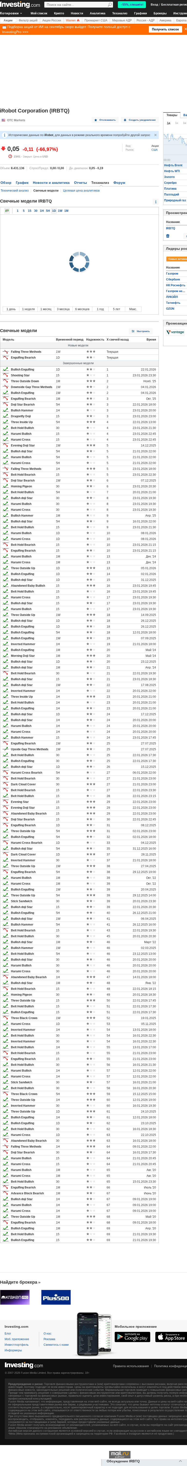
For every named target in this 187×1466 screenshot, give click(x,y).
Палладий (171, 194)
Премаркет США (95, 20)
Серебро (170, 183)
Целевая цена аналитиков (81, 190)
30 (35, 211)
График (22, 183)
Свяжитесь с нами (56, 1344)
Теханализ (119, 13)
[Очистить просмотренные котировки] (167, 234)
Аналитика (97, 13)
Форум (119, 183)
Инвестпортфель (16, 1344)
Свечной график (7, 210)
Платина (170, 188)
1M (66, 211)
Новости (77, 13)
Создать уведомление (142, 120)
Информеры (13, 1350)
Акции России (51, 20)
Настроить (143, 331)
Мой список (39, 13)
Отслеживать (107, 120)
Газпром (172, 273)
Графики (140, 13)
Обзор (5, 183)
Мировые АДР (122, 20)
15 (29, 211)
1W (60, 211)
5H (48, 211)
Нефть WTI (172, 171)
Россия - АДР (146, 20)
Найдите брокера (18, 1282)
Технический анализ (15, 190)
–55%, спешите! (132, 4)
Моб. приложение (17, 1339)
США (154, 149)
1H (42, 211)
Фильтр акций (28, 20)
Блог (8, 1333)
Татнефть (173, 303)
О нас (47, 1333)
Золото (169, 177)
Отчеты (80, 183)
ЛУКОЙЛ (172, 297)
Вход (154, 4)
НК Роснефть (175, 285)
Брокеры (160, 13)
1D (54, 211)
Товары (172, 115)
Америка (165, 20)
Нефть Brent (173, 165)
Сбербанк (173, 279)
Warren (71, 20)
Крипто (59, 13)
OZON (170, 308)
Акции (8, 20)
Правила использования (131, 1366)
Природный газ (175, 200)
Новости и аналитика (51, 183)
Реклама (49, 1339)
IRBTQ (170, 228)
